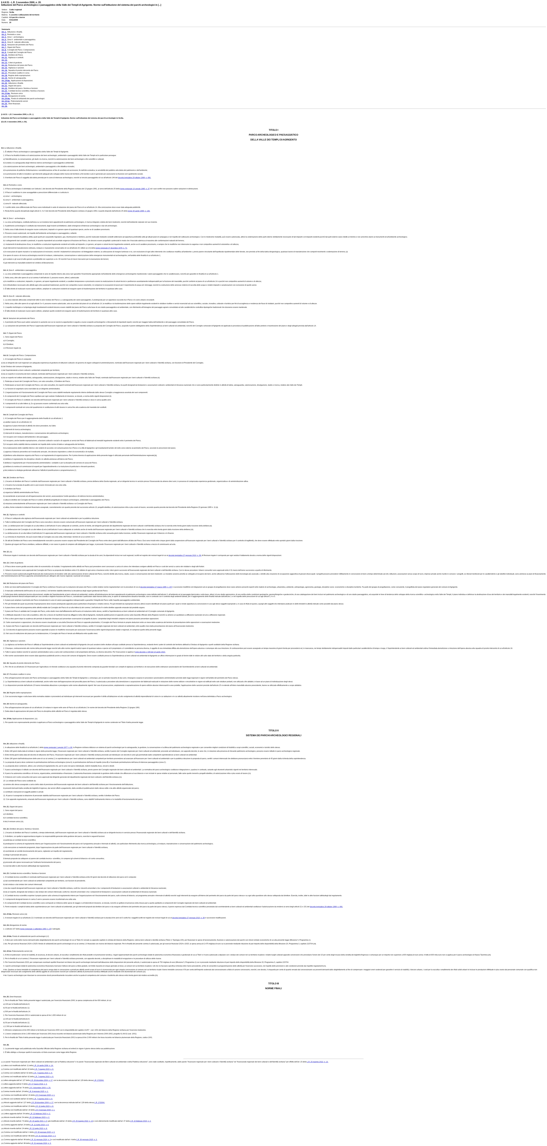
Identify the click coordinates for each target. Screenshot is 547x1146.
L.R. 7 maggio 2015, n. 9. (44, 1069)
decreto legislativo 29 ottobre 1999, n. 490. (134, 178)
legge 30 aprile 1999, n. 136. (139, 211)
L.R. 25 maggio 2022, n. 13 (82, 1121)
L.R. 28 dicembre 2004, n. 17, (41, 1080)
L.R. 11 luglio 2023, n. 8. (44, 1106)
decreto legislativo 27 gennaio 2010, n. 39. (185, 555)
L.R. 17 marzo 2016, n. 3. (37, 1084)
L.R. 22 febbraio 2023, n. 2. (40, 1114)
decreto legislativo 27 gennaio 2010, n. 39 (188, 918)
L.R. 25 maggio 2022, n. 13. (317, 1062)
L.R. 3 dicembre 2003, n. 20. (40, 1088)
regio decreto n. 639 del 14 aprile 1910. (150, 652)
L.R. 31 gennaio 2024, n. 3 (40, 1140)
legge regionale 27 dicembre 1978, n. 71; (111, 248)
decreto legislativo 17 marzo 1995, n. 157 (156, 587)
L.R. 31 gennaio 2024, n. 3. (45, 1136)
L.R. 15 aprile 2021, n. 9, (38, 1121)
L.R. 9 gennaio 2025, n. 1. (38, 1091)
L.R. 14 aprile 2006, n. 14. (43, 1066)
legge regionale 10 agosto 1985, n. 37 (135, 189)
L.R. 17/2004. (99, 1080)
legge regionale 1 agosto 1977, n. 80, (58, 747)
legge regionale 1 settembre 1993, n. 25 (35, 929)
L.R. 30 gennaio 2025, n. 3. (44, 1132)
